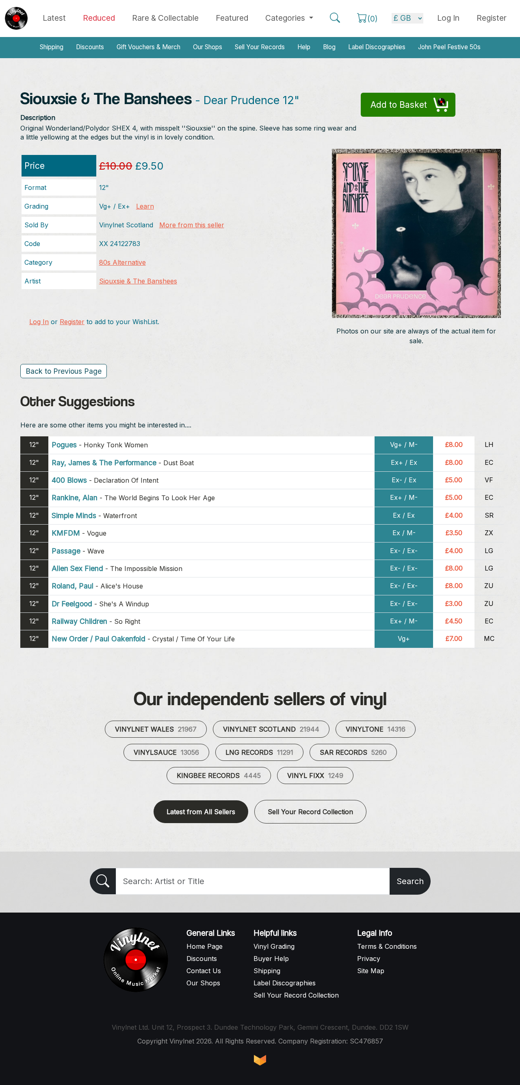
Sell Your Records (260, 47)
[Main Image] (416, 233)
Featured (232, 18)
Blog (329, 47)
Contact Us (203, 971)
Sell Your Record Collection (310, 812)
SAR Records (353, 752)
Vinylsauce (166, 752)
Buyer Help (271, 958)
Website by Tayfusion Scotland (260, 1060)
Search (410, 881)
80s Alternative (122, 262)
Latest (54, 18)
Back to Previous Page (64, 371)
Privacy (368, 958)
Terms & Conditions (387, 946)
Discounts (90, 47)
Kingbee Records (219, 775)
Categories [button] (286, 18)
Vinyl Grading (274, 946)
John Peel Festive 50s (449, 47)
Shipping (51, 47)
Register (492, 18)
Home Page (204, 946)
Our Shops (207, 47)
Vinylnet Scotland (271, 729)
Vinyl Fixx (315, 775)
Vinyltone (375, 729)
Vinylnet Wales (156, 729)
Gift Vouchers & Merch (148, 47)
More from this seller (191, 225)
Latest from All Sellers (201, 812)
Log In (39, 322)
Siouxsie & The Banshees (138, 281)
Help (303, 47)
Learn (145, 206)
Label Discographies (376, 47)
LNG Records (259, 752)
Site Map (370, 971)
